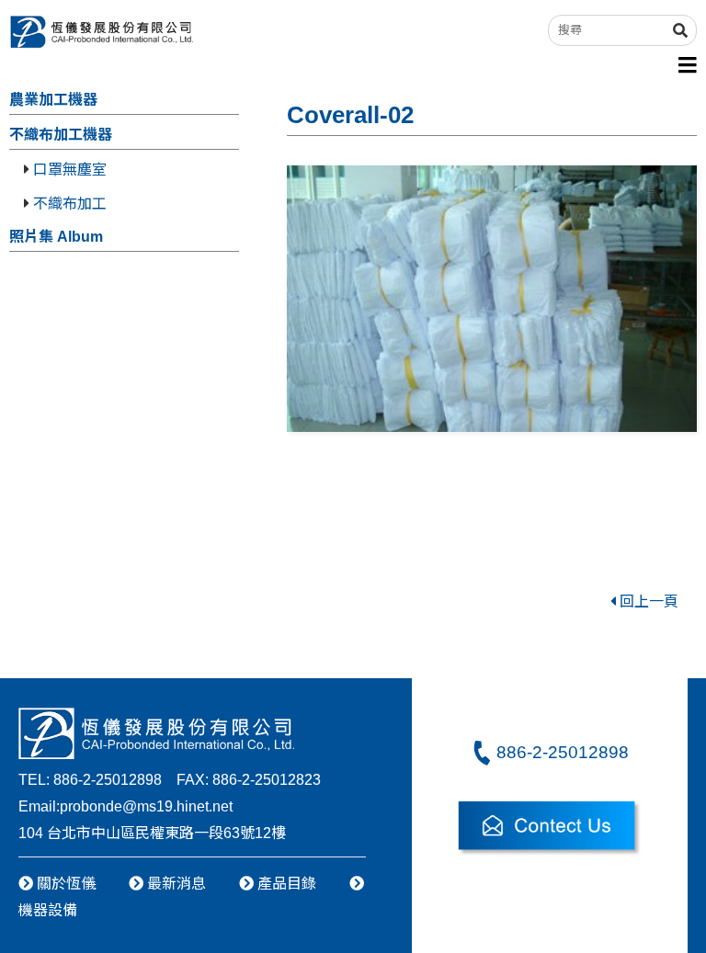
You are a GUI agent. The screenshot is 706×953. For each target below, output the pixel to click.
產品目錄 (285, 883)
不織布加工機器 (60, 134)
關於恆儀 (64, 883)
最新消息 (174, 883)
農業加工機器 (53, 100)
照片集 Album (56, 236)
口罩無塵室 (68, 169)
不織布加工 (68, 203)
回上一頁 (647, 601)
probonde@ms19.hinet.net (146, 806)
